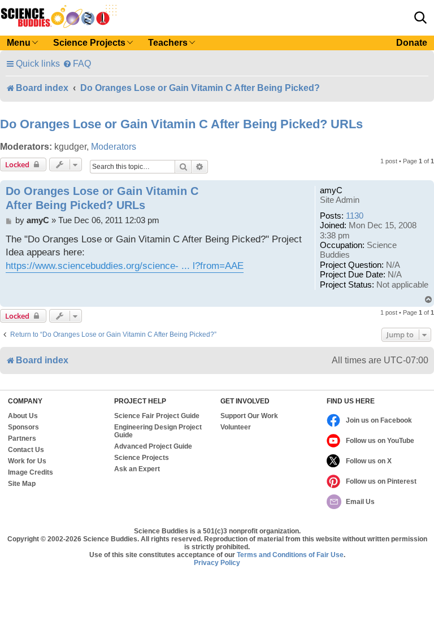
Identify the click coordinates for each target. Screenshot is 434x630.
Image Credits (30, 472)
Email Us (360, 502)
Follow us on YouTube (380, 441)
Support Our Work (249, 416)
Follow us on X (369, 461)
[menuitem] (77, 63)
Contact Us (26, 450)
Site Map (22, 484)
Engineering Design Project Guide (158, 431)
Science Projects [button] (89, 42)
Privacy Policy (217, 563)
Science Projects (141, 458)
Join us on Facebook (379, 420)
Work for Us (27, 461)
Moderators (113, 146)
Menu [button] (19, 42)
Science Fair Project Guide (156, 416)
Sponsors (23, 427)
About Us (23, 416)
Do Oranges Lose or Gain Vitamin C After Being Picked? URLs (181, 124)
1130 (354, 215)
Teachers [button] (168, 42)
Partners (22, 438)
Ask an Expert (137, 469)
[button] (420, 17)
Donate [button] (411, 42)
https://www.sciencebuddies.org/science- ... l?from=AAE (125, 265)
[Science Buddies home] (59, 16)
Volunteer (235, 427)
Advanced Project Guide (153, 446)
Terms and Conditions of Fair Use (290, 555)
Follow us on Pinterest (381, 481)
